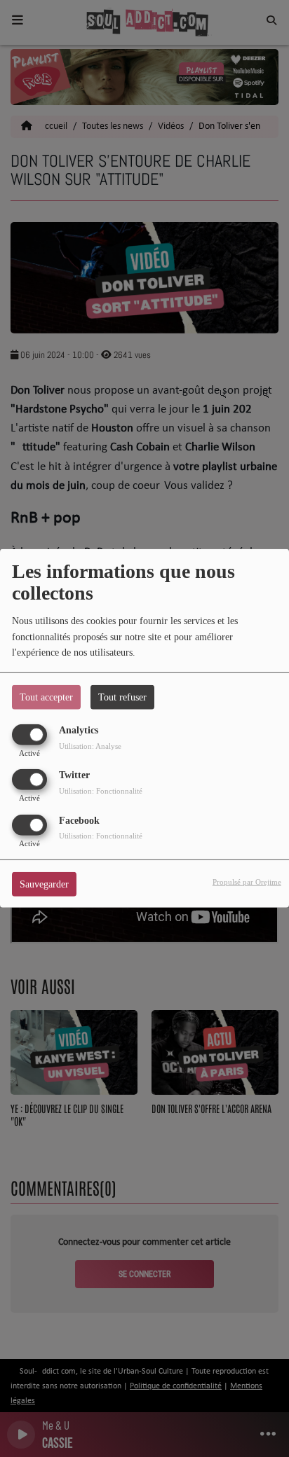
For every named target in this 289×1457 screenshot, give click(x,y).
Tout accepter (46, 697)
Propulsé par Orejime (247, 881)
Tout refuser (122, 697)
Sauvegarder (44, 883)
